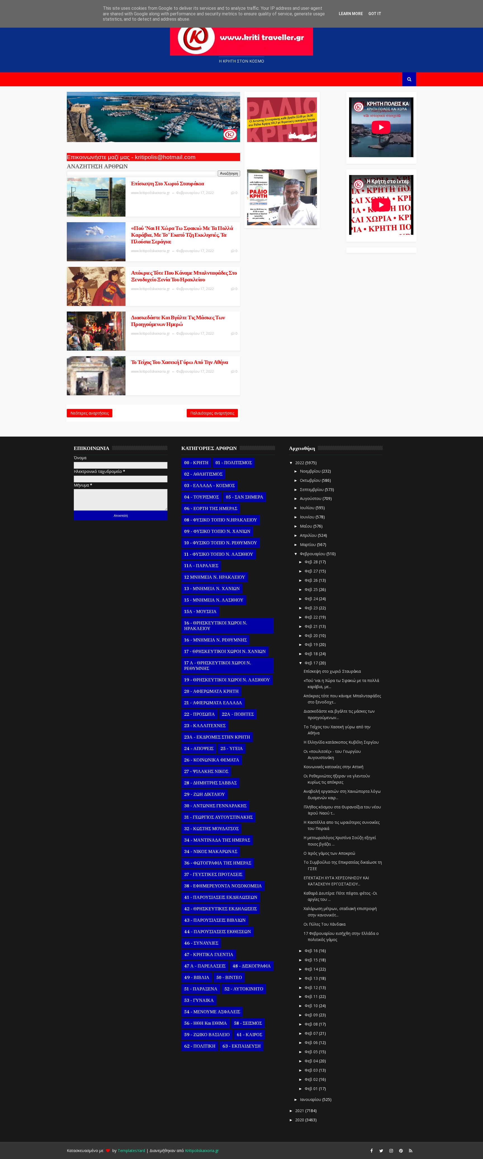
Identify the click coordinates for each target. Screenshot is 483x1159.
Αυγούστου (311, 498)
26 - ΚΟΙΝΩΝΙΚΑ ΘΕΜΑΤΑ (211, 760)
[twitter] (381, 1150)
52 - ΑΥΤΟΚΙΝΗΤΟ (243, 989)
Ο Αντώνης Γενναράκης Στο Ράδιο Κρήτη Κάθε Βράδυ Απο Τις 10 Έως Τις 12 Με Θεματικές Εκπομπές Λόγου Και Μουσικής (281, 153)
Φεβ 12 (312, 987)
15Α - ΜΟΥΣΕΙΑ (200, 611)
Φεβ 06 (312, 1042)
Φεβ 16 (312, 950)
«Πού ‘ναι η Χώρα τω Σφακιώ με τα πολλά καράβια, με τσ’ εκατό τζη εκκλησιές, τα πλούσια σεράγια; (182, 235)
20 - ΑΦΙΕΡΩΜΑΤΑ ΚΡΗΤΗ (211, 691)
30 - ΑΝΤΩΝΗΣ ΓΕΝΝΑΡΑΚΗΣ (215, 806)
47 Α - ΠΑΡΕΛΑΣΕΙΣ (205, 966)
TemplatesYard (131, 1150)
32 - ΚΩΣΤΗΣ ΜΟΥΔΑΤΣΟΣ (211, 829)
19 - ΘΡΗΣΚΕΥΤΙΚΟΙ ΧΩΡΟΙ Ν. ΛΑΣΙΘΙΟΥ (227, 680)
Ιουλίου (308, 507)
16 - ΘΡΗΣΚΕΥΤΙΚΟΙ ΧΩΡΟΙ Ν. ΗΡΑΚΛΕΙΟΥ (215, 625)
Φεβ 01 (312, 1088)
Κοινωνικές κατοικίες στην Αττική (333, 766)
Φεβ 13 (312, 978)
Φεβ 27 (312, 571)
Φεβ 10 (312, 1005)
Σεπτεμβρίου (312, 489)
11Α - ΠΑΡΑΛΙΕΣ (201, 566)
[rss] (410, 1150)
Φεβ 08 (312, 1024)
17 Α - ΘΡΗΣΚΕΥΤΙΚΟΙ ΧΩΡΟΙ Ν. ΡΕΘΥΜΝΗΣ (217, 665)
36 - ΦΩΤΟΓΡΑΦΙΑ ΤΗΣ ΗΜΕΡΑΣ (217, 863)
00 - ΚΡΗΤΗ (196, 463)
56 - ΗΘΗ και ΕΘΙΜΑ (205, 1023)
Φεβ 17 (312, 662)
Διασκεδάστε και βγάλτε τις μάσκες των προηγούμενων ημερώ (178, 321)
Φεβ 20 (312, 635)
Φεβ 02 (312, 1079)
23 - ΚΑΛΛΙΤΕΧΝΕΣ (205, 726)
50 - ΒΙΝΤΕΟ (229, 977)
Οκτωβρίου (311, 480)
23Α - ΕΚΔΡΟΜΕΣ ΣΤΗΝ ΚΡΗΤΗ (217, 737)
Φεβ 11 (312, 996)
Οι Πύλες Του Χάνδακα (324, 924)
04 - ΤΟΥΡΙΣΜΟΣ (201, 497)
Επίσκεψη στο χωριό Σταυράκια (167, 183)
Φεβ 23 (312, 607)
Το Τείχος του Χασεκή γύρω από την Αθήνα (179, 362)
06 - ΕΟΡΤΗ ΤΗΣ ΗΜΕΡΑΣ (210, 508)
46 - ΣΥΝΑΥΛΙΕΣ (201, 943)
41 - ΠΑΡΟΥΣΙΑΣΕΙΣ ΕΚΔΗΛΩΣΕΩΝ (220, 897)
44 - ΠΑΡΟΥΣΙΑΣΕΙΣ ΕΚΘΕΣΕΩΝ (217, 932)
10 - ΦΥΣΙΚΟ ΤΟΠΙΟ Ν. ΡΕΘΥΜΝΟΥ (220, 543)
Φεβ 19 (312, 644)
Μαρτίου (308, 544)
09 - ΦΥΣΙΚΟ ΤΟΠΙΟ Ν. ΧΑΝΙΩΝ (217, 531)
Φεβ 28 (312, 561)
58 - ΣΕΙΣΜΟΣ (248, 1023)
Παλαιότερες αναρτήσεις (212, 413)
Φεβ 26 (312, 580)
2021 (300, 1110)
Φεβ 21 (312, 626)
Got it (374, 13)
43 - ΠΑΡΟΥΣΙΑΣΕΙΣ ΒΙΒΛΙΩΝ (215, 920)
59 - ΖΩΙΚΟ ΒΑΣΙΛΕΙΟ (207, 1035)
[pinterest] (401, 1150)
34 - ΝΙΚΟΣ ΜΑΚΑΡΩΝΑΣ (210, 851)
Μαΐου (306, 526)
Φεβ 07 (312, 1033)
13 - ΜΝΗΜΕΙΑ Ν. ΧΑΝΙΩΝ (212, 589)
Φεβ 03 (312, 1070)
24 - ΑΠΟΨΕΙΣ (199, 748)
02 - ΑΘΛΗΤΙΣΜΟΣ (203, 474)
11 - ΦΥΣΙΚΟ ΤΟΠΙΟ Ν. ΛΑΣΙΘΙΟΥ (218, 554)
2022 (300, 462)
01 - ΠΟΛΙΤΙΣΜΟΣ (234, 463)
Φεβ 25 (312, 589)
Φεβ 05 (312, 1051)
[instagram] (391, 1150)
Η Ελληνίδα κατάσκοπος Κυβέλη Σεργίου (341, 742)
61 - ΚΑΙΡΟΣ (249, 1035)
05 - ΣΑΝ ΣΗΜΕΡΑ (244, 497)
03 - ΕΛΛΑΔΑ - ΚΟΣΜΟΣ (209, 485)
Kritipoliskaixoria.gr (202, 1150)
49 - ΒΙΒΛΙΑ (196, 977)
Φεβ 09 (312, 1014)
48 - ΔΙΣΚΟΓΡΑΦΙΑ (252, 966)
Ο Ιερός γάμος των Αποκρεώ (329, 853)
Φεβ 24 (312, 598)
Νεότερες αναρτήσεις (89, 413)
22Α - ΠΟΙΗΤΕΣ (238, 714)
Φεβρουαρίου (313, 553)
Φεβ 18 (312, 653)
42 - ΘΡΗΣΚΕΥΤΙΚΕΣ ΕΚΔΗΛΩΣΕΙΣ (220, 909)
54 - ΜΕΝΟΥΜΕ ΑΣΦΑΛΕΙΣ (212, 1012)
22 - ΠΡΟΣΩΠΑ (199, 714)
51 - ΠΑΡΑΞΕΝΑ (200, 989)
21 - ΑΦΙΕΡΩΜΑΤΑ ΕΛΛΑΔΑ (213, 703)
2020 (300, 1119)
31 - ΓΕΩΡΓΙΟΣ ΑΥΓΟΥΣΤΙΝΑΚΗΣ (218, 817)
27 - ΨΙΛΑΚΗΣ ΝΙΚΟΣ (206, 771)
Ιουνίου (308, 516)
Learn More (351, 13)
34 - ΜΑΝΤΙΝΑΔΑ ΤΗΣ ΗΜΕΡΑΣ (217, 840)
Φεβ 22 (312, 617)
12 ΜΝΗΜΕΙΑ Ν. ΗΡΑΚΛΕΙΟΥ (214, 577)
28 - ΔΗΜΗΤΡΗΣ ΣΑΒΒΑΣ (210, 783)
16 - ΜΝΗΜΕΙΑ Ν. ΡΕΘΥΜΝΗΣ (215, 640)
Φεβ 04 (312, 1061)
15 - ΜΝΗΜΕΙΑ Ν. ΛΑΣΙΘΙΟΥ (213, 600)
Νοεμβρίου (311, 471)
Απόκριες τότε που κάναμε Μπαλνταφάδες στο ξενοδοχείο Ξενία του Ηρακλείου (184, 276)
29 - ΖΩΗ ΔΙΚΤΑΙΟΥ (204, 794)
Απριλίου (309, 535)
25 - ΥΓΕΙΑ (232, 748)
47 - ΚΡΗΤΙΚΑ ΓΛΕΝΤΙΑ (208, 954)
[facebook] (371, 1150)
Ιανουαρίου (311, 1099)
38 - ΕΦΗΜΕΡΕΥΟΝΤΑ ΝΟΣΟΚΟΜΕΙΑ (223, 886)
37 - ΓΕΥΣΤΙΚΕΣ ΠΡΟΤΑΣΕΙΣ (213, 874)
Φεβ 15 (312, 959)
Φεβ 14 (312, 969)
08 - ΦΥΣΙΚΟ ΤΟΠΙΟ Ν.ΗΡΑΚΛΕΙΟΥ (220, 520)
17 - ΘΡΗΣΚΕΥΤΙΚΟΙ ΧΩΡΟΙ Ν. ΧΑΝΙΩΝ (225, 651)
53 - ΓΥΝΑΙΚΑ (199, 1000)
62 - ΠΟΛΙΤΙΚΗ (200, 1046)
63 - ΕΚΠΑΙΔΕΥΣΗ (241, 1046)
